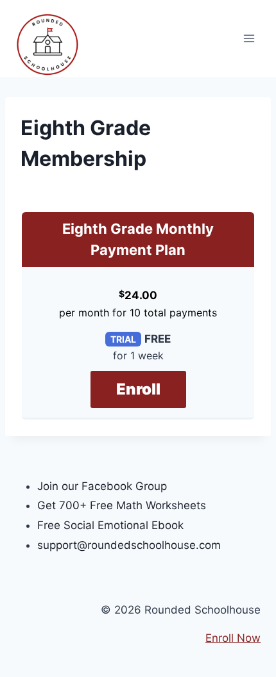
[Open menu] (249, 38)
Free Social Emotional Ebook (110, 525)
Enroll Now (233, 638)
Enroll (138, 389)
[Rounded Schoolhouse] (47, 45)
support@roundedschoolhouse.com (129, 545)
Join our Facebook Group (102, 486)
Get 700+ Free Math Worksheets (121, 505)
